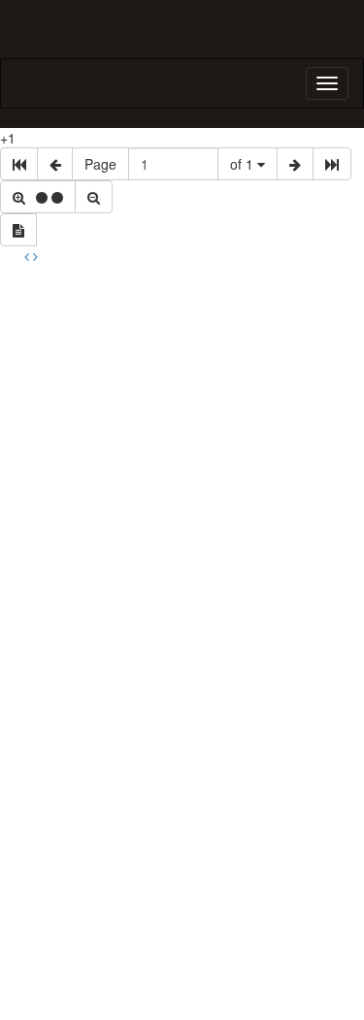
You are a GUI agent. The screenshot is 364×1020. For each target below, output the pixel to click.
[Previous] (28, 256)
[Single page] (18, 229)
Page (100, 164)
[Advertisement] (182, 457)
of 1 (243, 164)
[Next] (35, 256)
